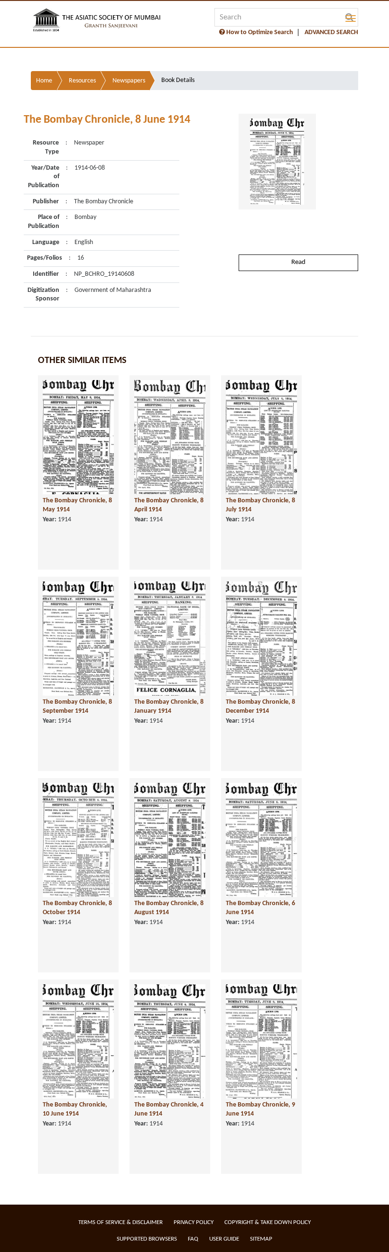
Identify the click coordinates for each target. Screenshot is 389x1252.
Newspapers (128, 80)
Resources (82, 80)
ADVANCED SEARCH (331, 32)
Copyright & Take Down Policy (267, 1222)
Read (298, 262)
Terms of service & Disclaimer (120, 1222)
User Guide (224, 1239)
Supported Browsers (147, 1239)
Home (44, 80)
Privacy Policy (193, 1222)
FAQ (193, 1239)
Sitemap (261, 1239)
